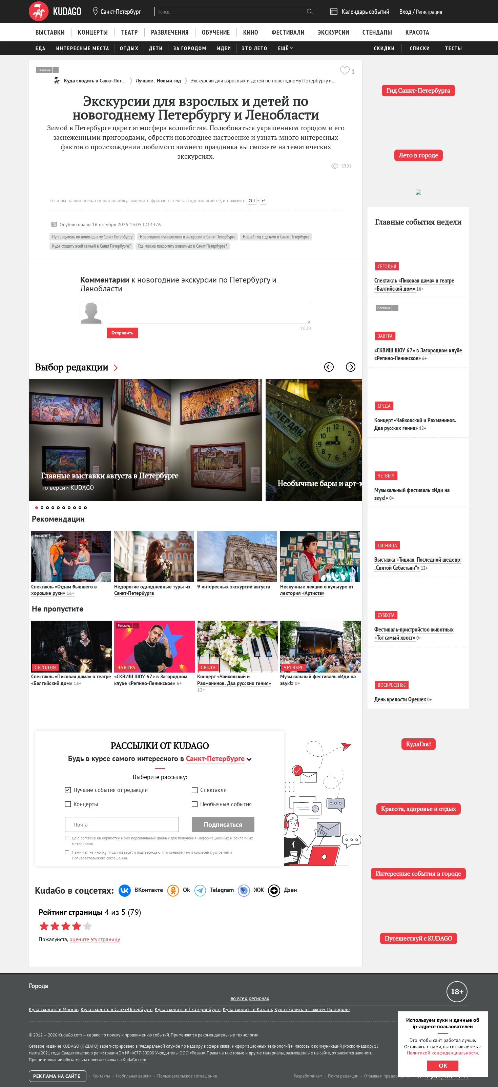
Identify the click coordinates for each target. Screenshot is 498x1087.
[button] (329, 367)
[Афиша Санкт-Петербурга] (55, 11)
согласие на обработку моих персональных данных (125, 837)
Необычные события (226, 804)
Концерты (86, 804)
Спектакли (213, 790)
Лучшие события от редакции (111, 790)
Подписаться (223, 824)
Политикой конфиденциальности (442, 1053)
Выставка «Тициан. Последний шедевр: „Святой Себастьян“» (418, 563)
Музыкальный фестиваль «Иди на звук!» (318, 679)
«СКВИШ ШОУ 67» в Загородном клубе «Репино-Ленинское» (150, 679)
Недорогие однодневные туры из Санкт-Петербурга (152, 590)
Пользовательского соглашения (99, 857)
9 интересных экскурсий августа (233, 586)
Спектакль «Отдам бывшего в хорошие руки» (64, 590)
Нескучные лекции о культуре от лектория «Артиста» (316, 590)
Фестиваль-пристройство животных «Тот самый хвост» (414, 633)
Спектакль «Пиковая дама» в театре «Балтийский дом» (71, 679)
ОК (443, 1065)
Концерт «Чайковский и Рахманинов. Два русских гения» (234, 683)
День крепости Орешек (400, 699)
